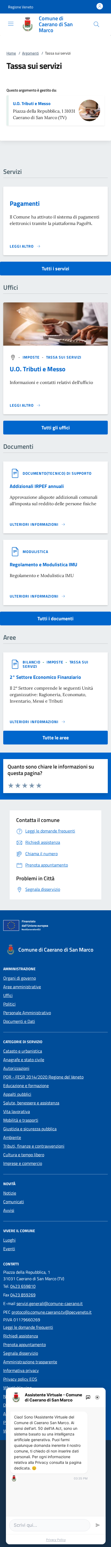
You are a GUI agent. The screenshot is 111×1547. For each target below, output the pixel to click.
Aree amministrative (22, 986)
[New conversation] (88, 1397)
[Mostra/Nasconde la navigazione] (11, 24)
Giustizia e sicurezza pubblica (30, 1128)
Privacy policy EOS (20, 1379)
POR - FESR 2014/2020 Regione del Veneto (43, 1077)
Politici (9, 1004)
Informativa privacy (21, 1370)
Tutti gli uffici (55, 427)
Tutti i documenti (55, 618)
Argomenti (30, 53)
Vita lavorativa (16, 1111)
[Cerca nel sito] (96, 24)
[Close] (97, 1397)
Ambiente (12, 1137)
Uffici (8, 995)
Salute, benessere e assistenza (31, 1103)
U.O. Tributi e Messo (32, 103)
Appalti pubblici (17, 1094)
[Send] (97, 1525)
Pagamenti (25, 203)
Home (11, 53)
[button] (20, 7)
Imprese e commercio (22, 1163)
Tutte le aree (56, 737)
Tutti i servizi (55, 268)
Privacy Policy (56, 1540)
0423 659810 (23, 1286)
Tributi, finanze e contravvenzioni (33, 1146)
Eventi (9, 1248)
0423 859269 (23, 1295)
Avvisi (8, 1210)
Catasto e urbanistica (22, 1051)
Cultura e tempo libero (23, 1154)
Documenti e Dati (19, 1021)
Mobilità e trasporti (20, 1120)
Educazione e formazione (26, 1085)
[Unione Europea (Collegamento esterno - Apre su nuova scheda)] (55, 926)
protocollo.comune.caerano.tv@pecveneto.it (52, 1312)
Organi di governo (19, 978)
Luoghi (9, 1240)
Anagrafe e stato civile (23, 1059)
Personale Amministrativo (27, 1012)
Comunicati (13, 1201)
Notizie (9, 1193)
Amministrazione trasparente (30, 1362)
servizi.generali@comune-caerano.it (49, 1303)
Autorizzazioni (16, 1068)
